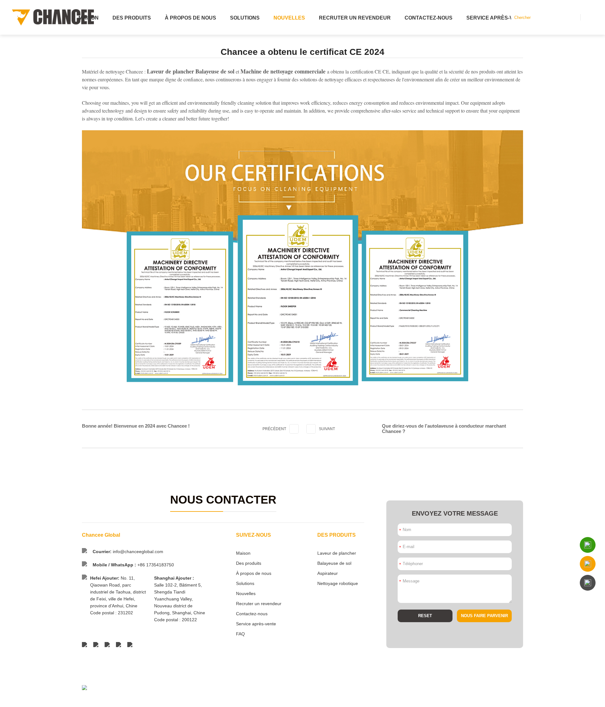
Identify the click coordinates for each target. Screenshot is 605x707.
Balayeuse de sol (334, 563)
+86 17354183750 (155, 564)
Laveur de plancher (336, 553)
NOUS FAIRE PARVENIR (484, 615)
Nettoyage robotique (337, 583)
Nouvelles (289, 17)
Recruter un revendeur (355, 17)
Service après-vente (496, 17)
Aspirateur (327, 573)
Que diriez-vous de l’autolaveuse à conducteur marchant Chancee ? (444, 428)
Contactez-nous (428, 17)
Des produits (131, 17)
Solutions (245, 17)
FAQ (240, 633)
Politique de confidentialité (500, 698)
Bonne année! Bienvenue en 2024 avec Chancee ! (136, 426)
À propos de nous (190, 17)
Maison (88, 17)
